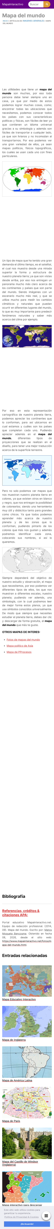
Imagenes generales (33, 21)
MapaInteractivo (12, 4)
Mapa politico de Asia (20, 645)
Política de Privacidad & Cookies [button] (21, 1217)
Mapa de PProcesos (19, 652)
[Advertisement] (27, 56)
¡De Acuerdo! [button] (27, 1224)
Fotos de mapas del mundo (23, 639)
